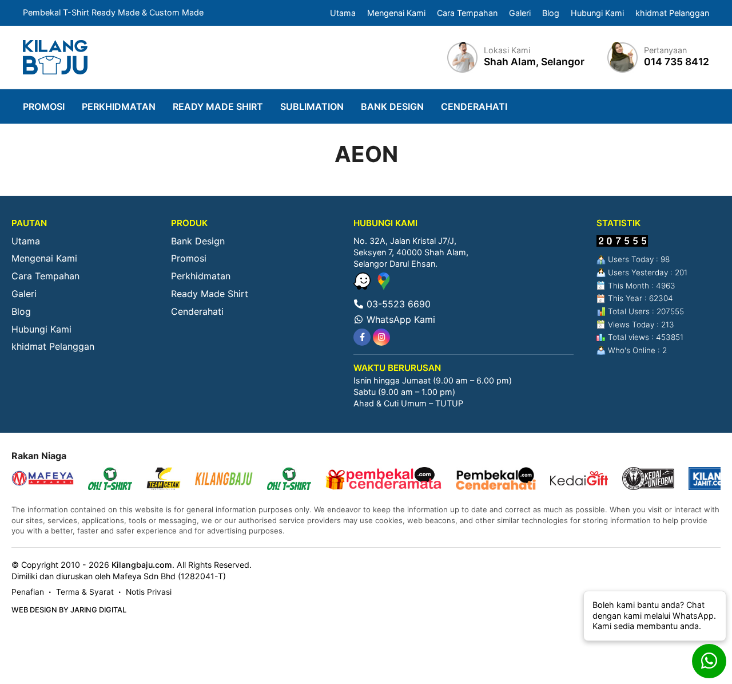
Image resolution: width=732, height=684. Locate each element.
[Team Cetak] (163, 480)
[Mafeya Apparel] (42, 480)
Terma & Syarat (85, 591)
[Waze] (363, 286)
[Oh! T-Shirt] (110, 480)
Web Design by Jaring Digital (68, 610)
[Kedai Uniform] (648, 480)
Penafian (27, 591)
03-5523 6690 (397, 304)
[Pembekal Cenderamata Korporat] (383, 480)
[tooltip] (362, 337)
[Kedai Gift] (579, 480)
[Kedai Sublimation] (289, 480)
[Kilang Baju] (55, 57)
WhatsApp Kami (399, 319)
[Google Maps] (383, 286)
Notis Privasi (149, 591)
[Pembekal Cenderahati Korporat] (496, 480)
